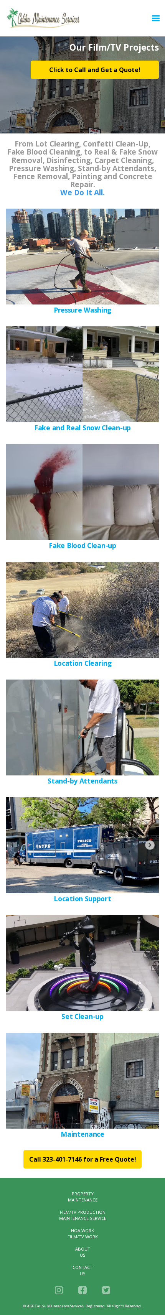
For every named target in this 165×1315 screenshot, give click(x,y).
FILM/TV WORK (83, 1236)
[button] (156, 18)
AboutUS (82, 1252)
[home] (77, 18)
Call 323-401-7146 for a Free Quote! (82, 1159)
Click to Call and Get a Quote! (94, 70)
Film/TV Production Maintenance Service (82, 1215)
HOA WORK (82, 1230)
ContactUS (82, 1270)
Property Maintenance (82, 1197)
